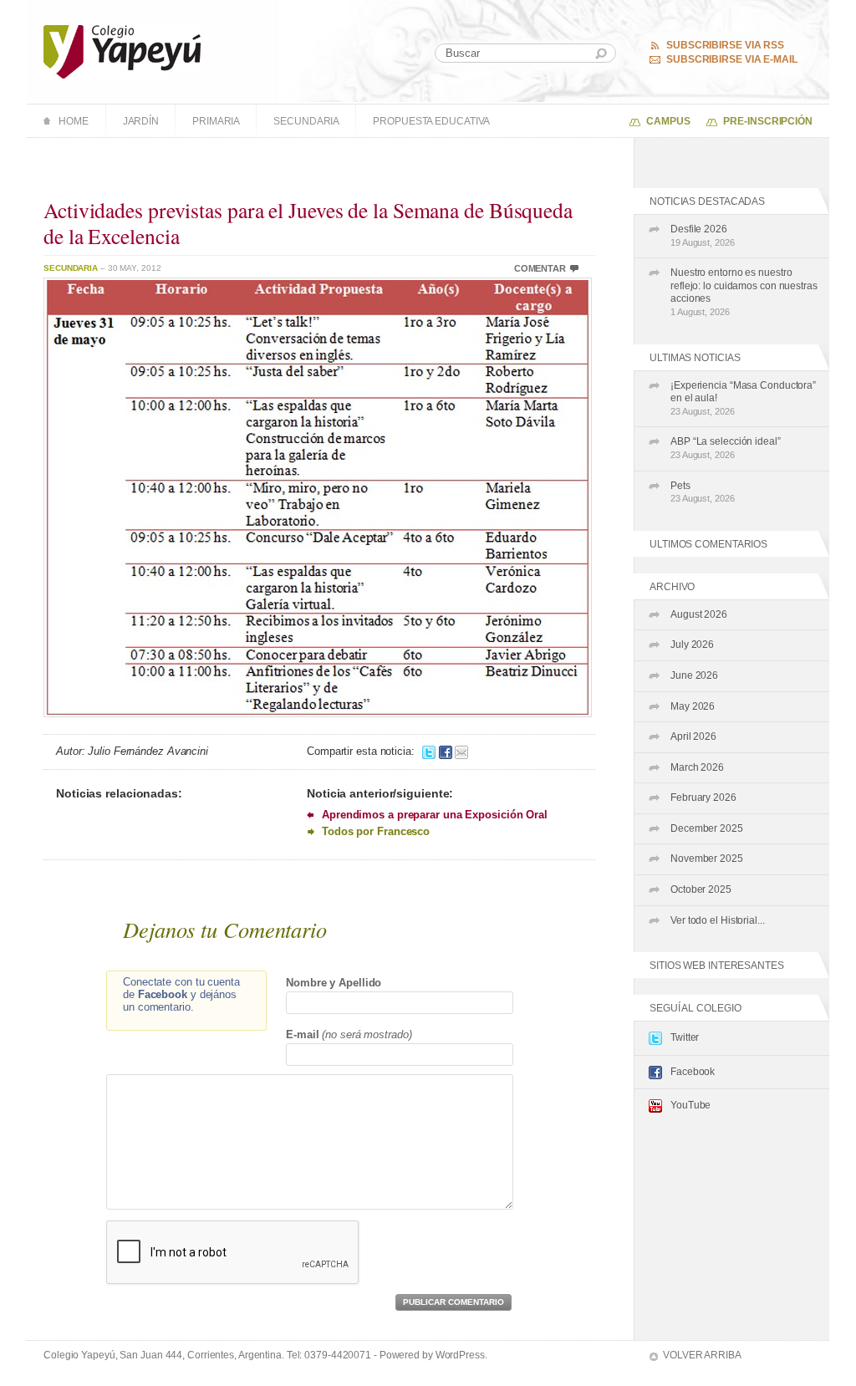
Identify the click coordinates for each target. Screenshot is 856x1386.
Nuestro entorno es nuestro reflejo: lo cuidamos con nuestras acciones (744, 292)
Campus (668, 121)
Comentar (540, 268)
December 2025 (706, 828)
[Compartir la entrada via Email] (461, 751)
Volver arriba (702, 1355)
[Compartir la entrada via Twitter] (429, 751)
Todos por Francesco (376, 831)
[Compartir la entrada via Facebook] (445, 751)
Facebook (692, 1072)
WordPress (460, 1355)
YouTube (690, 1105)
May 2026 (692, 706)
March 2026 (697, 767)
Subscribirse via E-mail (731, 59)
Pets (702, 492)
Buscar (601, 54)
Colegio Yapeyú (122, 52)
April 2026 (693, 736)
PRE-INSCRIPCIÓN (768, 121)
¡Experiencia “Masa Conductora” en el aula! (743, 398)
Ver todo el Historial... (717, 920)
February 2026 (703, 797)
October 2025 (700, 889)
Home (74, 121)
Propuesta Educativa (431, 121)
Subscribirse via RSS (725, 45)
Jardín (141, 121)
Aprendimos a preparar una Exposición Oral (435, 814)
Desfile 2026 (702, 235)
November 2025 (706, 858)
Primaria (216, 121)
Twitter (684, 1037)
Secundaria (306, 121)
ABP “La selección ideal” (725, 448)
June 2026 (694, 675)
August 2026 (698, 614)
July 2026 (692, 644)
